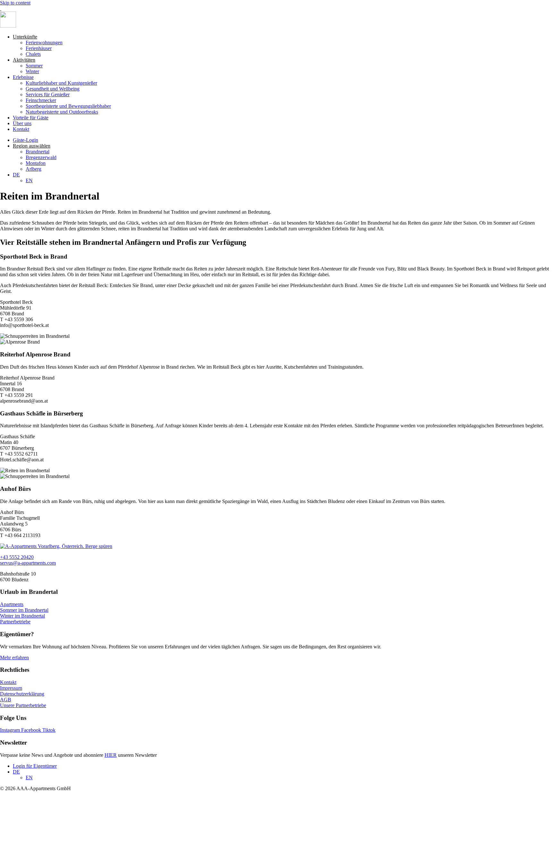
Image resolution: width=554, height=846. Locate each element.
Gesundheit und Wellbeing (53, 88)
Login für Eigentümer (35, 766)
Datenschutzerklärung (22, 693)
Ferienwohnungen (44, 42)
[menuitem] (16, 174)
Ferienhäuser (39, 48)
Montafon (36, 163)
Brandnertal (37, 151)
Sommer (34, 65)
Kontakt (21, 129)
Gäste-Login (25, 140)
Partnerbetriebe (15, 621)
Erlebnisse (23, 77)
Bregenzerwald (41, 157)
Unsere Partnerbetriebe (23, 705)
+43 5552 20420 (17, 557)
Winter (32, 71)
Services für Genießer (48, 94)
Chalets (33, 54)
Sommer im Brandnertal (24, 610)
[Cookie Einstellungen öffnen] (48, 843)
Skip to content (15, 2)
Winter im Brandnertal (22, 616)
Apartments (11, 604)
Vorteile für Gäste (30, 117)
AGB (5, 699)
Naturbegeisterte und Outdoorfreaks (62, 112)
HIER (111, 755)
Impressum (11, 688)
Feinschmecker (41, 100)
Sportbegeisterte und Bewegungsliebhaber (68, 106)
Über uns (22, 123)
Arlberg (33, 169)
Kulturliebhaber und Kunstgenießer (61, 83)
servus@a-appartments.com (28, 563)
